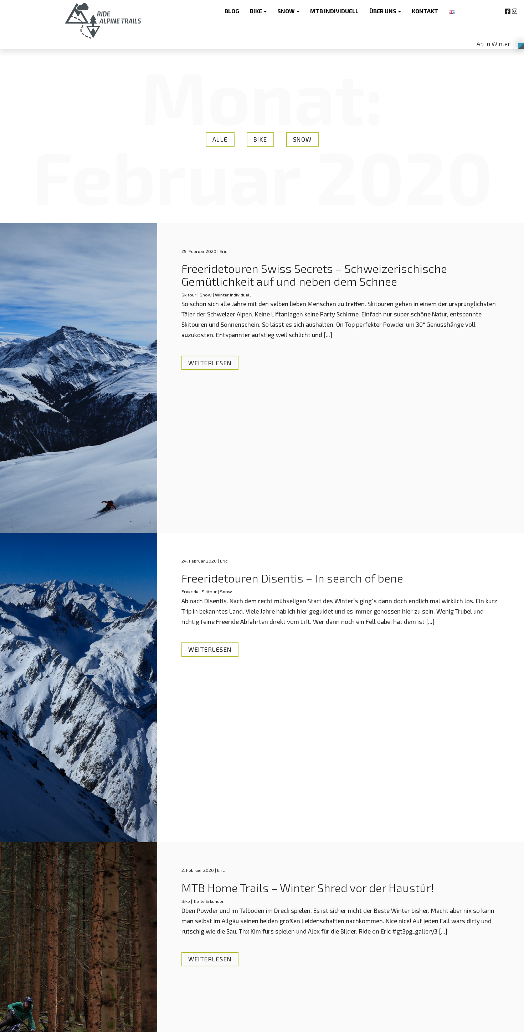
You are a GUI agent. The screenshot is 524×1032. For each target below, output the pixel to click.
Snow (302, 139)
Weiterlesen (210, 362)
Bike (260, 139)
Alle (220, 139)
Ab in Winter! (494, 43)
